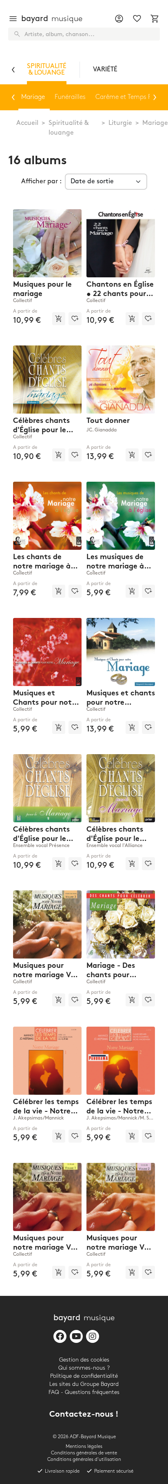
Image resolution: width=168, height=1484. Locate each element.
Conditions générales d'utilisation (84, 1459)
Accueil (27, 123)
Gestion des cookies (84, 1359)
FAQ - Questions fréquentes (84, 1392)
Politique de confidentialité (84, 1376)
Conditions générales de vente (84, 1453)
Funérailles (70, 97)
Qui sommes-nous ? (84, 1367)
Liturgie (120, 123)
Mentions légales (84, 1446)
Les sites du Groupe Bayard (84, 1384)
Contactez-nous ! (84, 1415)
